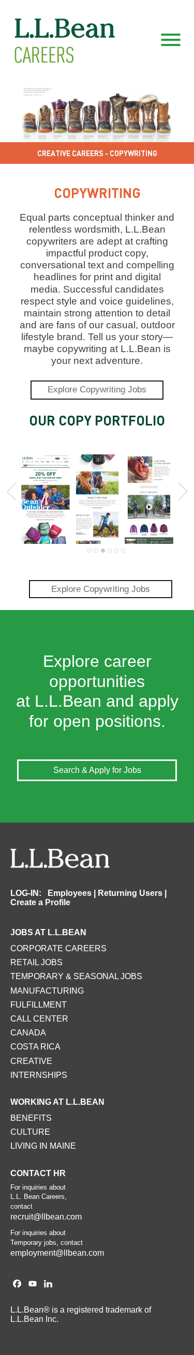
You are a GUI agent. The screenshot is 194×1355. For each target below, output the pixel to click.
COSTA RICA (35, 1046)
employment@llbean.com (57, 1253)
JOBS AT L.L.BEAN (48, 932)
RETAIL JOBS (36, 962)
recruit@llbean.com (46, 1216)
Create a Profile (40, 902)
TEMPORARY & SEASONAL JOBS (76, 976)
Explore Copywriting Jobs (97, 389)
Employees (70, 893)
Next (182, 491)
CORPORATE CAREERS (58, 948)
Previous (11, 491)
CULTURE (30, 1132)
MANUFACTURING (47, 990)
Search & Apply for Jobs (97, 770)
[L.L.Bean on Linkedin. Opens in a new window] (48, 1285)
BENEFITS (31, 1118)
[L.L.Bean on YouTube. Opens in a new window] (32, 1285)
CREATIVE (31, 1061)
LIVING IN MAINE (43, 1145)
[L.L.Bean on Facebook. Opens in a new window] (17, 1285)
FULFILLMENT (38, 1004)
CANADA (28, 1032)
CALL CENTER (39, 1018)
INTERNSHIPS (38, 1075)
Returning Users (130, 893)
